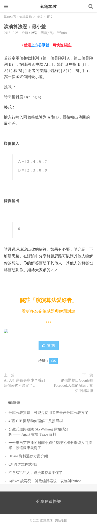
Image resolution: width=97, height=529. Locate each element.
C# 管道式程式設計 (24, 464)
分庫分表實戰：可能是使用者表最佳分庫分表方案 (48, 413)
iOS (53, 361)
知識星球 (48, 6)
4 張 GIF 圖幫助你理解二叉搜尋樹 (36, 421)
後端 (39, 17)
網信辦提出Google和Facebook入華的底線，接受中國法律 (73, 385)
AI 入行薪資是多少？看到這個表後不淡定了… (24, 383)
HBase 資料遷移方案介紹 (28, 456)
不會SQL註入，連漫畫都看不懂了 (36, 473)
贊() (51, 345)
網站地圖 (61, 520)
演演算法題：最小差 (25, 26)
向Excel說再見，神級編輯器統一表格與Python (45, 481)
